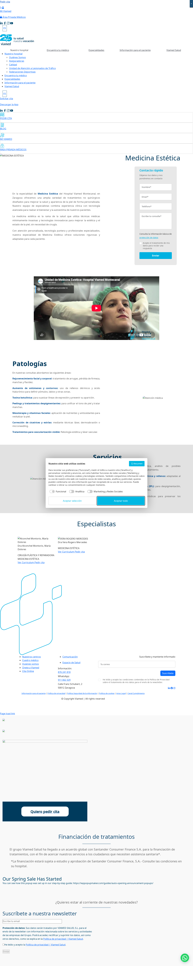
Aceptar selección (72, 500)
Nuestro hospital (13, 53)
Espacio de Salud (71, 662)
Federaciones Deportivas (22, 71)
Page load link (7, 713)
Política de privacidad (56, 693)
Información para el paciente (135, 50)
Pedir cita (39, 562)
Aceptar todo (121, 500)
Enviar (155, 255)
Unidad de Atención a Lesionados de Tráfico (32, 68)
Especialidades (96, 50)
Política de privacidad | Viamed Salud (63, 938)
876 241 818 (64, 672)
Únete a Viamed (30, 667)
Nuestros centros (31, 656)
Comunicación (70, 656)
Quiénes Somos (17, 57)
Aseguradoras (16, 60)
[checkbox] (57, 491)
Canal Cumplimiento (136, 693)
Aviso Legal (121, 693)
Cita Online (28, 671)
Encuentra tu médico (58, 50)
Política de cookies (106, 693)
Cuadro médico (30, 660)
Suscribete (168, 673)
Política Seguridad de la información (82, 693)
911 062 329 (64, 679)
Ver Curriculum (26, 562)
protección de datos (148, 237)
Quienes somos (30, 663)
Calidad (13, 64)
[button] (185, 958)
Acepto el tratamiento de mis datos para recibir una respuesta (156, 246)
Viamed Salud (173, 50)
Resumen (138, 463)
